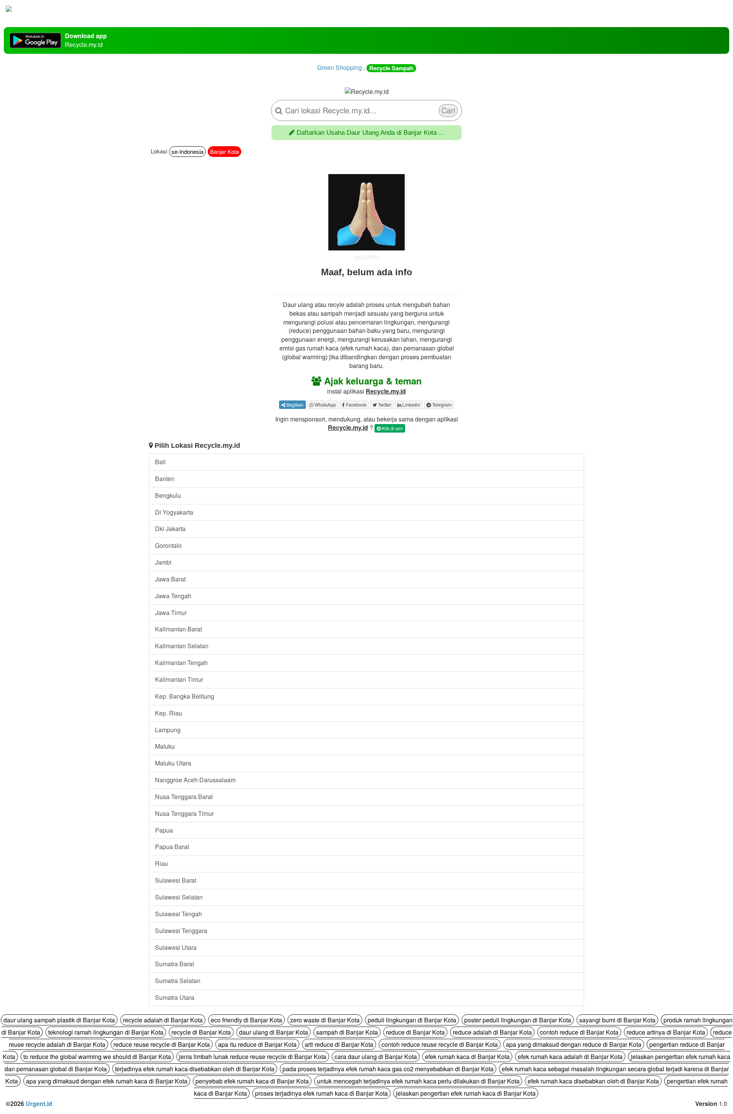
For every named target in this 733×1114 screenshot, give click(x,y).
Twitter (384, 404)
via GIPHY (366, 257)
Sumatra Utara (174, 997)
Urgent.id (39, 1103)
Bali (160, 461)
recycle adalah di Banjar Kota (163, 1020)
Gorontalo (168, 545)
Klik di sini (392, 428)
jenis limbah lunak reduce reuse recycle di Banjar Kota (252, 1056)
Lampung (168, 729)
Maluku (165, 746)
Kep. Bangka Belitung (184, 696)
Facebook (355, 404)
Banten (164, 478)
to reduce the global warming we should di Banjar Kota (97, 1056)
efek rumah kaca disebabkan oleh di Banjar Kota (593, 1081)
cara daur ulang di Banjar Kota (375, 1056)
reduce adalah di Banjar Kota (492, 1032)
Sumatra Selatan (177, 980)
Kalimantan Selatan (181, 645)
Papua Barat (172, 846)
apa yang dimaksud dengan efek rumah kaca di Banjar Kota (106, 1081)
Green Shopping (339, 67)
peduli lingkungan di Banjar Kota (412, 1020)
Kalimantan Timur (179, 679)
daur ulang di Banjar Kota (273, 1032)
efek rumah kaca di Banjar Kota (467, 1056)
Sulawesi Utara (176, 947)
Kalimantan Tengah (181, 662)
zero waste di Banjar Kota (325, 1020)
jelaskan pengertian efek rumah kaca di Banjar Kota (466, 1093)
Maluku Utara (173, 763)
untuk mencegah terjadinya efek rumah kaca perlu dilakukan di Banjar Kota (418, 1081)
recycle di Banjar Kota (201, 1032)
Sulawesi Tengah (178, 913)
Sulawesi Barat (175, 880)
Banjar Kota (224, 151)
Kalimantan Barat (178, 629)
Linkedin (410, 404)
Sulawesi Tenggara (181, 930)
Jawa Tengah (173, 595)
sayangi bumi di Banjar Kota (617, 1020)
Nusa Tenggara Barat (184, 796)
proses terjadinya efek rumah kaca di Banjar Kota (321, 1093)
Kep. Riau (168, 713)
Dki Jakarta (170, 528)
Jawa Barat (170, 579)
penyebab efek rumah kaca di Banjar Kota (252, 1081)
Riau (161, 863)
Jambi (163, 562)
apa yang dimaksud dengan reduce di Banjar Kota (573, 1044)
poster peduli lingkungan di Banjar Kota (517, 1020)
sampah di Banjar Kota (347, 1032)
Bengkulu (168, 495)
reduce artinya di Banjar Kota (665, 1032)
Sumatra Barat (174, 963)
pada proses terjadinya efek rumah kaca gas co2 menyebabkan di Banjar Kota (388, 1068)
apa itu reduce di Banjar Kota (257, 1044)
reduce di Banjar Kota (415, 1032)
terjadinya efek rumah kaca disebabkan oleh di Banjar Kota (194, 1068)
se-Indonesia (187, 151)
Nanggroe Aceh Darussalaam (195, 779)
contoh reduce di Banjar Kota (579, 1032)
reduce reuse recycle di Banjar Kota (161, 1044)
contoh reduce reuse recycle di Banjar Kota (439, 1044)
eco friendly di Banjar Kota (246, 1020)
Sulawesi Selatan (179, 897)
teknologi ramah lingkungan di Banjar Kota (105, 1032)
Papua (164, 830)
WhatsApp (324, 404)
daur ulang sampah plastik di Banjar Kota (59, 1020)
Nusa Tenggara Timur (184, 813)
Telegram (441, 404)
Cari (448, 110)
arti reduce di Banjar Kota (339, 1044)
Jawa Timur (171, 612)
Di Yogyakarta (174, 512)
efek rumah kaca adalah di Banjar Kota (570, 1056)
